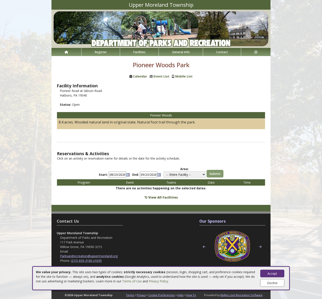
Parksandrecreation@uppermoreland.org (89, 256)
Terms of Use (132, 281)
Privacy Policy (158, 281)
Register (101, 52)
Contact (222, 52)
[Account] (256, 52)
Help (180, 295)
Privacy (141, 295)
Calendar (140, 76)
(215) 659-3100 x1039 (86, 261)
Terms (130, 295)
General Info (181, 52)
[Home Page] (66, 52)
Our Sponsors (212, 221)
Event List (161, 76)
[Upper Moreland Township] (161, 28)
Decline (272, 283)
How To (191, 295)
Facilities (139, 52)
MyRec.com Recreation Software (241, 295)
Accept (272, 273)
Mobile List (184, 76)
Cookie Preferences (161, 295)
